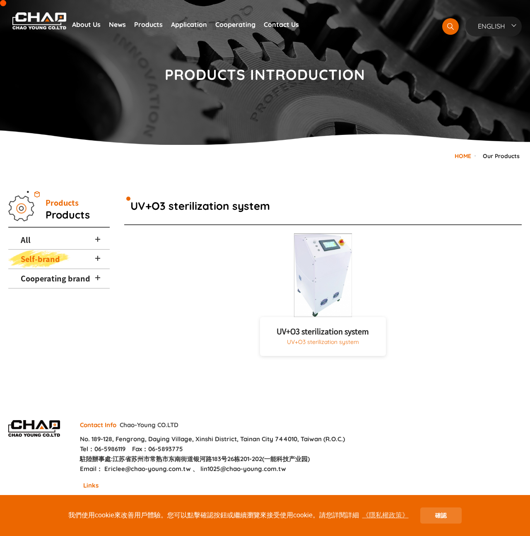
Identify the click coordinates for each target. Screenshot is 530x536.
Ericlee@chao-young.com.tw (147, 469)
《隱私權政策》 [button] (385, 515)
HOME (463, 156)
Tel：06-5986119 (102, 449)
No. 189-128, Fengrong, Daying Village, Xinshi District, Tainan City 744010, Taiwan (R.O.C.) (212, 439)
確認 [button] (441, 515)
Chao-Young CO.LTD (39, 21)
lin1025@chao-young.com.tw (243, 469)
